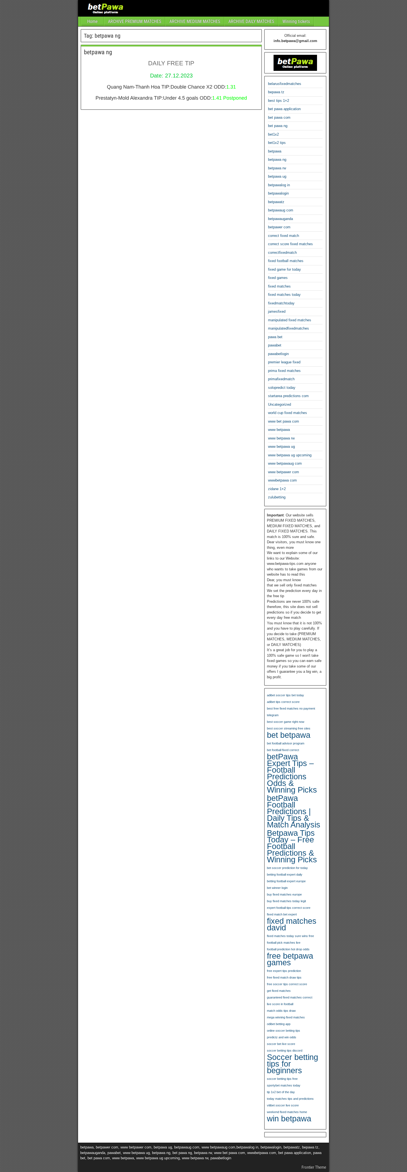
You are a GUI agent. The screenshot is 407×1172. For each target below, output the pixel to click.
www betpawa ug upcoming (289, 455)
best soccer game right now (285, 721)
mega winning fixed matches (286, 1017)
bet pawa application (284, 109)
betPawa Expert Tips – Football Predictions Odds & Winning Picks (292, 773)
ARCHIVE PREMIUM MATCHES (134, 21)
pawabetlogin (278, 354)
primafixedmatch (281, 379)
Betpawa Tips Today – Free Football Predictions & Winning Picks (292, 846)
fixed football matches (285, 261)
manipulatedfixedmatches (288, 328)
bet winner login (277, 887)
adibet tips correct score (283, 701)
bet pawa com (279, 117)
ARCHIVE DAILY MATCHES (251, 21)
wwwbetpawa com (282, 480)
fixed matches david (291, 924)
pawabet (274, 345)
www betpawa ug (281, 446)
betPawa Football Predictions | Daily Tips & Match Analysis (293, 811)
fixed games (278, 278)
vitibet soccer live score (283, 1105)
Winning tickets (296, 21)
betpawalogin (278, 193)
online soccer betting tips (283, 1030)
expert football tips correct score (288, 907)
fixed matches (279, 286)
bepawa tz (276, 92)
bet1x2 (273, 134)
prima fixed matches (284, 371)
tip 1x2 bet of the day (281, 1092)
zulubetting (276, 497)
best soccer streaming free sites (288, 728)
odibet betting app (278, 1024)
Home (92, 21)
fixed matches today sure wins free (290, 936)
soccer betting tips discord (284, 1050)
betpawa (274, 151)
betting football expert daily (284, 874)
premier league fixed (284, 362)
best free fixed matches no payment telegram (291, 712)
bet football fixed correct (283, 750)
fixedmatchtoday (281, 303)
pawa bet (275, 337)
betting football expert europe (286, 881)
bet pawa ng (277, 126)
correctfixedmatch (282, 252)
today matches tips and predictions (290, 1098)
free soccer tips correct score (287, 984)
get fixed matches (279, 990)
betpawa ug (277, 176)
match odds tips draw (281, 1010)
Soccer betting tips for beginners (292, 1064)
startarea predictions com (288, 396)
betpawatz (276, 202)
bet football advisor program (285, 743)
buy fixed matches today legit (286, 901)
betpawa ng (98, 52)
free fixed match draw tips (284, 977)
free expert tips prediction (284, 970)
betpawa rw (277, 168)
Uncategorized (279, 404)
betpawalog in (279, 185)
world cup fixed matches (287, 413)
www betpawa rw (281, 438)
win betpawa (289, 1118)
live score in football (280, 1004)
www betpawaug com (285, 463)
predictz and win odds (281, 1037)
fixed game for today (284, 269)
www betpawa (279, 430)
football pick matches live (283, 942)
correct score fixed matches (290, 244)
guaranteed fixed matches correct (289, 997)
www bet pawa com (283, 421)
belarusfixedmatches (284, 84)
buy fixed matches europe (284, 894)
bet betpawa (288, 735)
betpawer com (279, 227)
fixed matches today (284, 295)
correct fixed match (283, 236)
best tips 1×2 (278, 101)
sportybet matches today (283, 1085)
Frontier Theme (314, 1167)
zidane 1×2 (277, 489)
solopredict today (281, 388)
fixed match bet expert (282, 914)
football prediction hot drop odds (288, 949)
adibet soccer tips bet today (285, 695)
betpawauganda (280, 219)
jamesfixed (276, 311)
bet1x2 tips (277, 143)
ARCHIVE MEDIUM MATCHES (194, 21)
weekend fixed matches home (287, 1112)
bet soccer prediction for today (287, 868)
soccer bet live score (281, 1044)
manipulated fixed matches (289, 320)
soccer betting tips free (282, 1078)
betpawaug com (280, 210)
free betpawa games (290, 959)
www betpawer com (283, 472)
